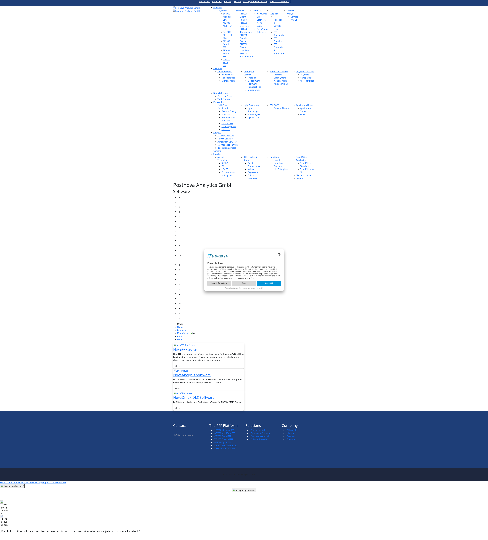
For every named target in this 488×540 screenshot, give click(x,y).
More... (178, 366)
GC (223, 166)
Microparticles (228, 80)
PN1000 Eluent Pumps (243, 16)
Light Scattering (251, 105)
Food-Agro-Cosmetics (260, 433)
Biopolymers (228, 74)
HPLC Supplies (281, 169)
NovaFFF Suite (185, 349)
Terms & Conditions (279, 1)
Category (181, 330)
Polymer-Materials (305, 71)
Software (257, 10)
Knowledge (218, 102)
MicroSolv (301, 178)
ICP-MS (225, 163)
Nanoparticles (228, 77)
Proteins (252, 77)
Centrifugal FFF (229, 126)
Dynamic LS (253, 117)
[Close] (1, 502)
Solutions (217, 68)
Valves (251, 169)
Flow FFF (226, 114)
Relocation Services (226, 147)
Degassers (253, 172)
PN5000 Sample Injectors (244, 38)
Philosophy (292, 430)
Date (179, 339)
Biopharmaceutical (279, 71)
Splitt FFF (226, 129)
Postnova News (224, 96)
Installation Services (227, 141)
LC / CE (225, 169)
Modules (240, 10)
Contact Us (204, 1)
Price (179, 336)
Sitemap (290, 439)
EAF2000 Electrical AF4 (227, 35)
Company (217, 1)
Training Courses (225, 135)
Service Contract (225, 138)
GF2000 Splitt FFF (226, 62)
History (290, 433)
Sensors (278, 166)
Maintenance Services (227, 144)
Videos (303, 114)
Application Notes (304, 105)
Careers (217, 151)
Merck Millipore (303, 175)
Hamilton (274, 157)
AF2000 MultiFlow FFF (227, 25)
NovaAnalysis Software (192, 374)
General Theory (229, 111)
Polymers (252, 83)
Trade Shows (223, 99)
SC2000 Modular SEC (227, 16)
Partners (290, 436)
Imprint (227, 1)
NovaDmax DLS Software (194, 397)
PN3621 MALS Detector (225, 445)
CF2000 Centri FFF (226, 44)
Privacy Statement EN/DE (255, 1)
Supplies (217, 154)
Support (217, 132)
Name (180, 327)
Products (217, 7)
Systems (223, 10)
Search (237, 1)
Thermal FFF (227, 123)
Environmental (224, 71)
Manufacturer (184, 333)
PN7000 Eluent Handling (244, 47)
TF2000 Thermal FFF (227, 53)
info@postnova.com (183, 435)
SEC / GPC (274, 105)
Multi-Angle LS (254, 114)
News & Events (220, 93)
